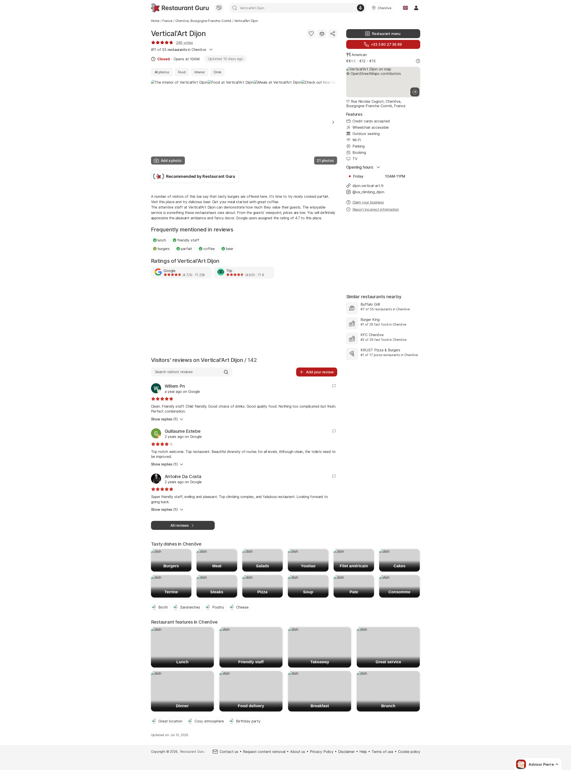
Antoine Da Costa (183, 476)
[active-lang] (405, 7)
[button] (333, 122)
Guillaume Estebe (183, 431)
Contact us (229, 751)
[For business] (219, 8)
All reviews (180, 525)
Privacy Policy (321, 751)
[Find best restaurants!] (180, 7)
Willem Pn (175, 386)
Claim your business (368, 202)
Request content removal (264, 751)
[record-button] (360, 7)
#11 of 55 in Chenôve (178, 49)
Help (363, 751)
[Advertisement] (244, 318)
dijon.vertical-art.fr (368, 185)
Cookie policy (409, 751)
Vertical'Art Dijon (178, 33)
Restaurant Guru (192, 751)
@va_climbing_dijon (368, 192)
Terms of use (382, 751)
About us (297, 751)
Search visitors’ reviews (174, 372)
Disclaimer (346, 751)
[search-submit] (234, 8)
